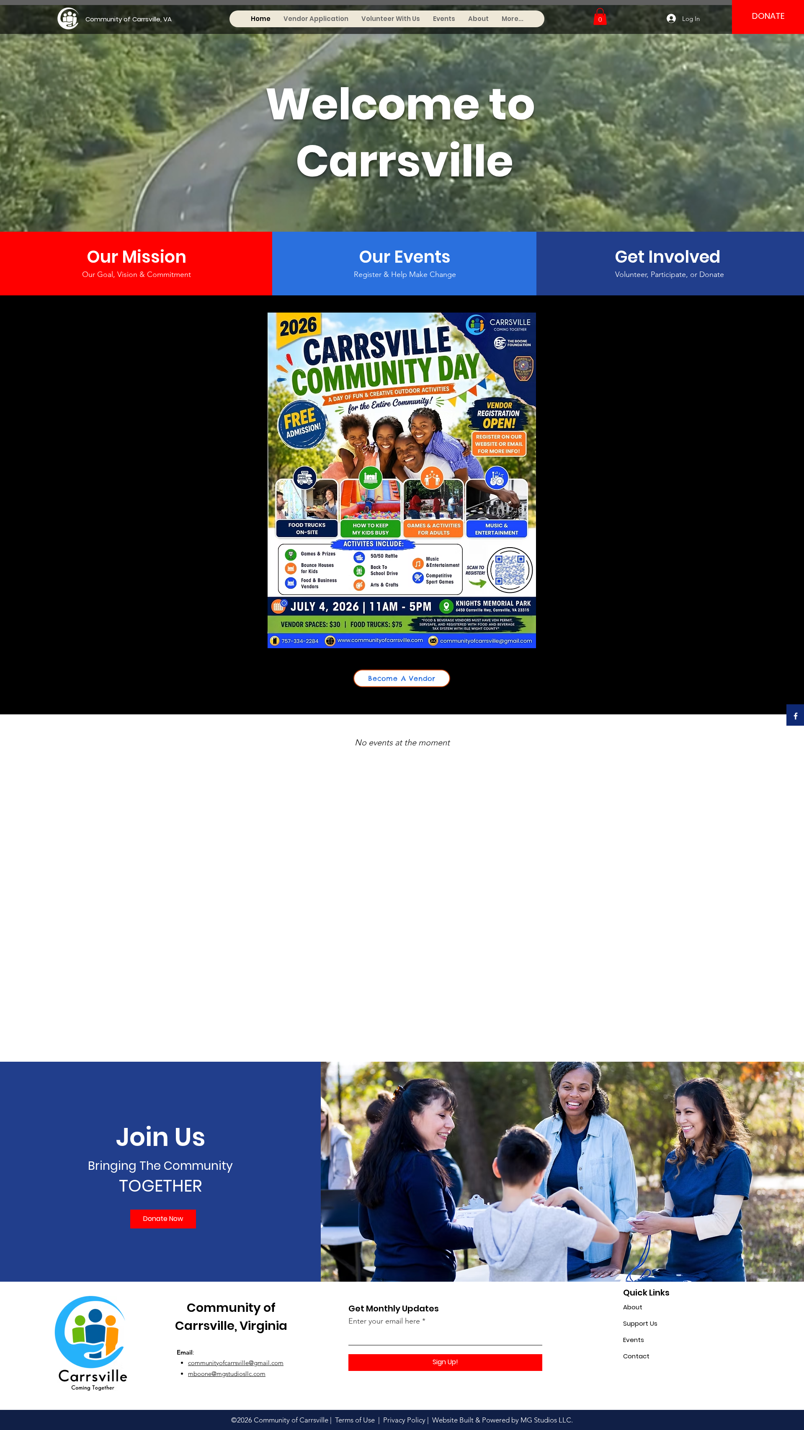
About (632, 1307)
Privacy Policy (404, 1420)
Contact (636, 1356)
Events (633, 1339)
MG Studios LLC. (547, 1420)
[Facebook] (795, 716)
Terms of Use (354, 1420)
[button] (600, 16)
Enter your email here (384, 1321)
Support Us (640, 1323)
